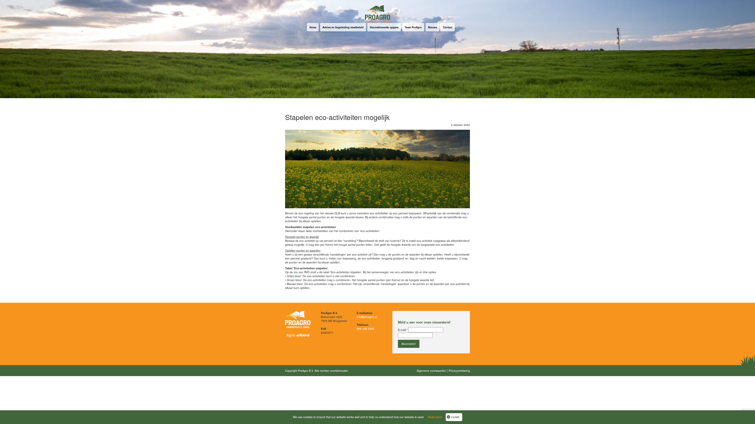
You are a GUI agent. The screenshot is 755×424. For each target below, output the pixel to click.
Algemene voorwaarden (431, 371)
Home (312, 27)
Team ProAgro (413, 27)
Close (455, 417)
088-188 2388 (365, 329)
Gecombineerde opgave (384, 27)
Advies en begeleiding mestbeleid (343, 27)
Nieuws (432, 27)
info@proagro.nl (367, 317)
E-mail (403, 330)
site (296, 272)
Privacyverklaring (459, 371)
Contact (447, 27)
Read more (435, 417)
